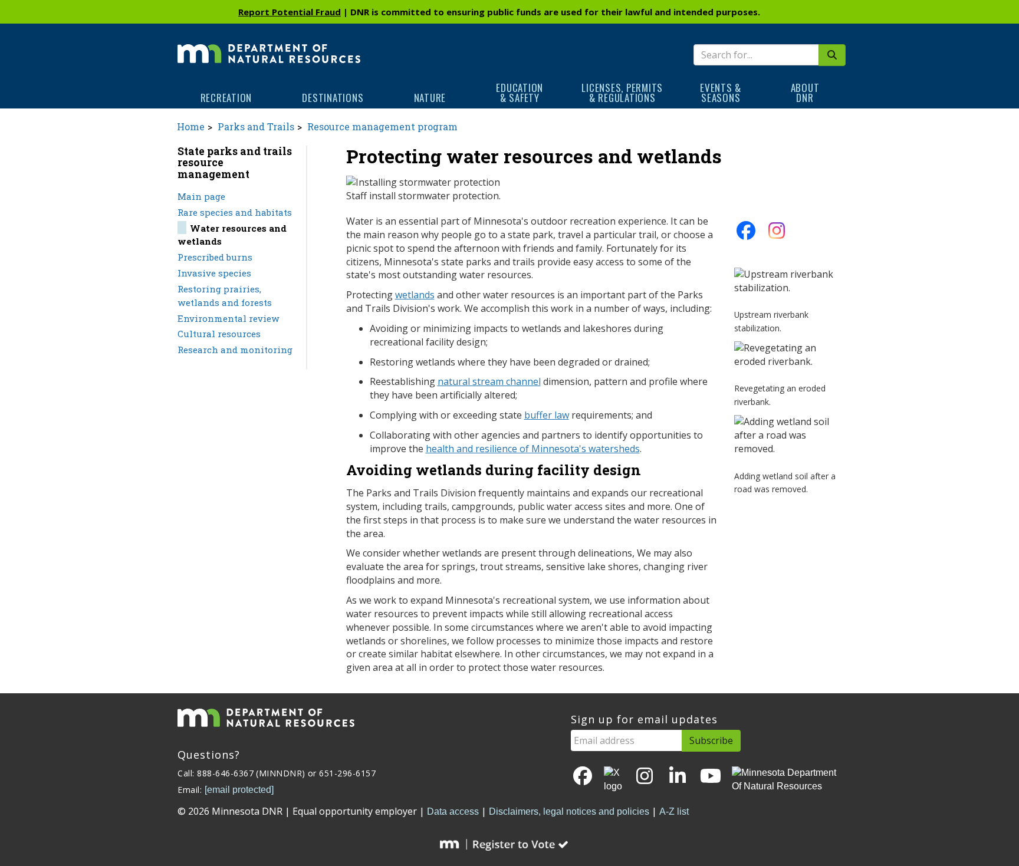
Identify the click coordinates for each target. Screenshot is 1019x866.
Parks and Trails (256, 126)
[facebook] (582, 776)
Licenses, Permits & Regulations (622, 92)
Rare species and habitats (234, 212)
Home (191, 126)
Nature (430, 97)
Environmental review (228, 318)
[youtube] (710, 776)
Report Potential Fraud (289, 12)
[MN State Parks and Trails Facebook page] (746, 234)
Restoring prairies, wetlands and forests (224, 295)
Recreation (226, 97)
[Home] (268, 45)
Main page (201, 196)
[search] (832, 55)
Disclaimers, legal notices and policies (569, 811)
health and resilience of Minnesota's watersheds (533, 448)
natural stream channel (489, 381)
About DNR (805, 92)
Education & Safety (519, 92)
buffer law (546, 415)
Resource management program (382, 126)
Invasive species (214, 273)
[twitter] (614, 779)
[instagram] (776, 234)
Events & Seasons (720, 92)
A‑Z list (674, 811)
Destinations (332, 97)
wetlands (415, 294)
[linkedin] (677, 776)
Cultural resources (219, 334)
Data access (453, 811)
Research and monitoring (234, 349)
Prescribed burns (214, 257)
